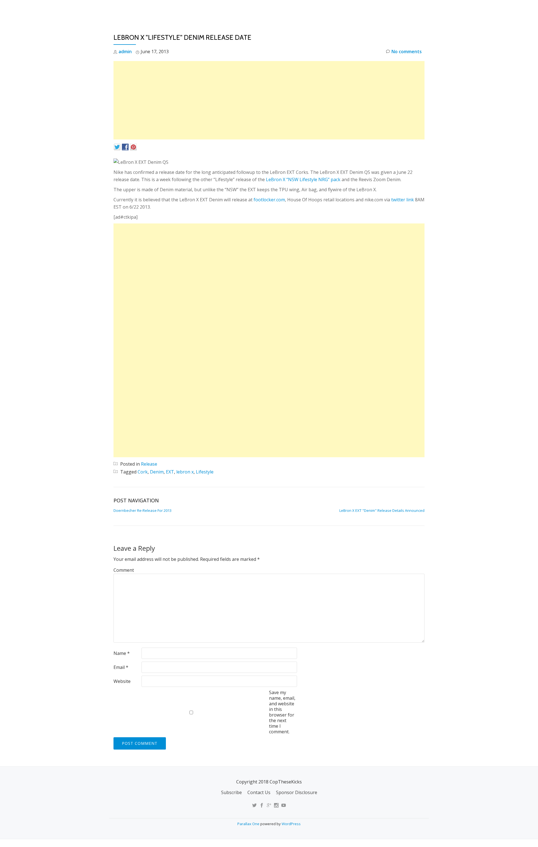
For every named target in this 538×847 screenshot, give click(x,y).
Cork (143, 472)
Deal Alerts (392, 10)
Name (121, 653)
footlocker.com (269, 200)
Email (120, 667)
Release (149, 464)
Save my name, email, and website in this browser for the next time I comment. (282, 712)
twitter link (402, 200)
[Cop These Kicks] (169, 10)
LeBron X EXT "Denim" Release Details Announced (382, 510)
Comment (123, 570)
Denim (157, 472)
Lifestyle (205, 472)
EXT (170, 472)
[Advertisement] (269, 100)
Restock (359, 10)
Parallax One (248, 823)
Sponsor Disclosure (296, 792)
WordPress (291, 823)
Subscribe (231, 792)
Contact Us (258, 792)
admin (125, 51)
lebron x (185, 472)
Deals (421, 10)
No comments (406, 51)
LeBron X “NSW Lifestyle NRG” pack (303, 179)
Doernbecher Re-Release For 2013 (142, 510)
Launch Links (326, 10)
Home (296, 10)
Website (122, 681)
